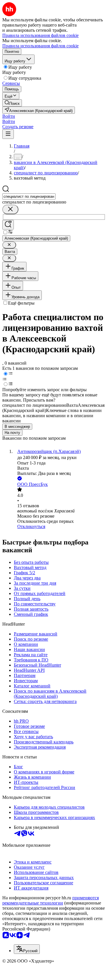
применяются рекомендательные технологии (50, 900)
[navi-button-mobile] (8, 134)
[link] (12, 103)
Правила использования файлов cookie (40, 45)
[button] (8, 116)
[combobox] (29, 196)
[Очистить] (10, 209)
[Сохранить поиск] (8, 225)
